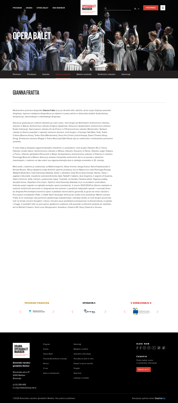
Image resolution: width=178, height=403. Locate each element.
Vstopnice (151, 8)
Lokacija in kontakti (81, 378)
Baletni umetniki (84, 74)
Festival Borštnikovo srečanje (55, 359)
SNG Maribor (59, 8)
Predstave (31, 74)
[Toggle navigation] (162, 7)
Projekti (77, 368)
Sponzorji (77, 373)
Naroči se (142, 369)
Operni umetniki (63, 74)
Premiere (17, 74)
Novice (46, 363)
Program (17, 8)
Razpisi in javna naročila (83, 363)
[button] (21, 311)
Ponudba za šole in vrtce (84, 359)
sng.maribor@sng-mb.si (25, 387)
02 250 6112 (20, 384)
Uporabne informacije (82, 354)
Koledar (45, 74)
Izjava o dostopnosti (51, 373)
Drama (29, 8)
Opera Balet (42, 8)
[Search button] (105, 8)
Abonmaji (126, 74)
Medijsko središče (81, 349)
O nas (45, 368)
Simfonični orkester (106, 74)
